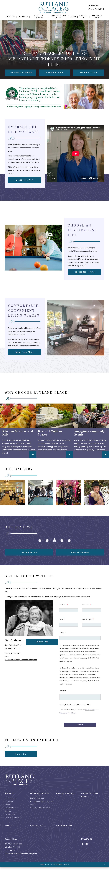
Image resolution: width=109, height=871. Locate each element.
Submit (80, 725)
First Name (63, 605)
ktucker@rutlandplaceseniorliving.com (21, 659)
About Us (10, 17)
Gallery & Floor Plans (58, 17)
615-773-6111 (96, 9)
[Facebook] (82, 844)
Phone (62, 632)
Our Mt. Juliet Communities (40, 808)
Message (63, 690)
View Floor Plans (54, 72)
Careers (8, 804)
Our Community (10, 798)
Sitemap (8, 811)
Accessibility (9, 808)
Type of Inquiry (88, 619)
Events (73, 17)
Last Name (86, 605)
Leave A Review (29, 552)
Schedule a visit (97, 17)
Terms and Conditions (68, 713)
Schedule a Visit (88, 72)
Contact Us (83, 17)
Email (61, 619)
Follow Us (20, 754)
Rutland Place (16, 144)
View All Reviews (80, 552)
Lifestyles (22, 17)
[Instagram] (86, 844)
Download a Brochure (20, 72)
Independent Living (84, 272)
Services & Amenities (38, 17)
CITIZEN (50, 864)
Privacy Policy (90, 710)
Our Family (9, 801)
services (25, 156)
